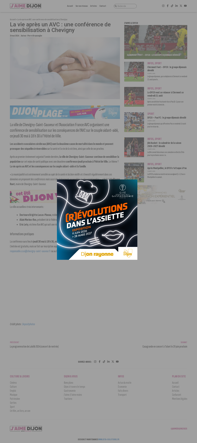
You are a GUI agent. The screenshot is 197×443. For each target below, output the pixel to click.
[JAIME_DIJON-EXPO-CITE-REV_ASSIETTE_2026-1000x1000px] (97, 259)
